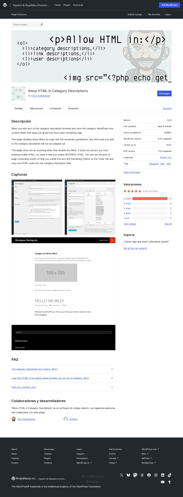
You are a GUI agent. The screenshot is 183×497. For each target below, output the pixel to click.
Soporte (167, 108)
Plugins (47, 458)
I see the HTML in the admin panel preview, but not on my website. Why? (50, 378)
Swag (113, 463)
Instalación (55, 108)
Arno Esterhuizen (41, 95)
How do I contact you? (23, 387)
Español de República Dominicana (54, 479)
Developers (82, 458)
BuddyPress (149, 463)
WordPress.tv (84, 463)
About (14, 449)
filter (163, 164)
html (168, 164)
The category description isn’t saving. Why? (34, 369)
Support (80, 454)
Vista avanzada (132, 172)
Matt (145, 454)
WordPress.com (150, 449)
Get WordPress (169, 5)
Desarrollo (73, 108)
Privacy (14, 463)
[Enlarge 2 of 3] (111, 183)
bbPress (147, 458)
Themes (48, 454)
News (14, 454)
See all (168, 223)
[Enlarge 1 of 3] (58, 183)
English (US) (166, 157)
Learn (79, 449)
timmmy (73, 419)
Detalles (18, 108)
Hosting (15, 458)
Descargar (164, 93)
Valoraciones (36, 108)
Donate (114, 458)
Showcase (49, 449)
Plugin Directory (19, 14)
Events (112, 454)
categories (153, 164)
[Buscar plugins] (42, 24)
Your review (130, 223)
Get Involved (115, 449)
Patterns (48, 463)
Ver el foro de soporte (135, 248)
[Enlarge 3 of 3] (111, 241)
